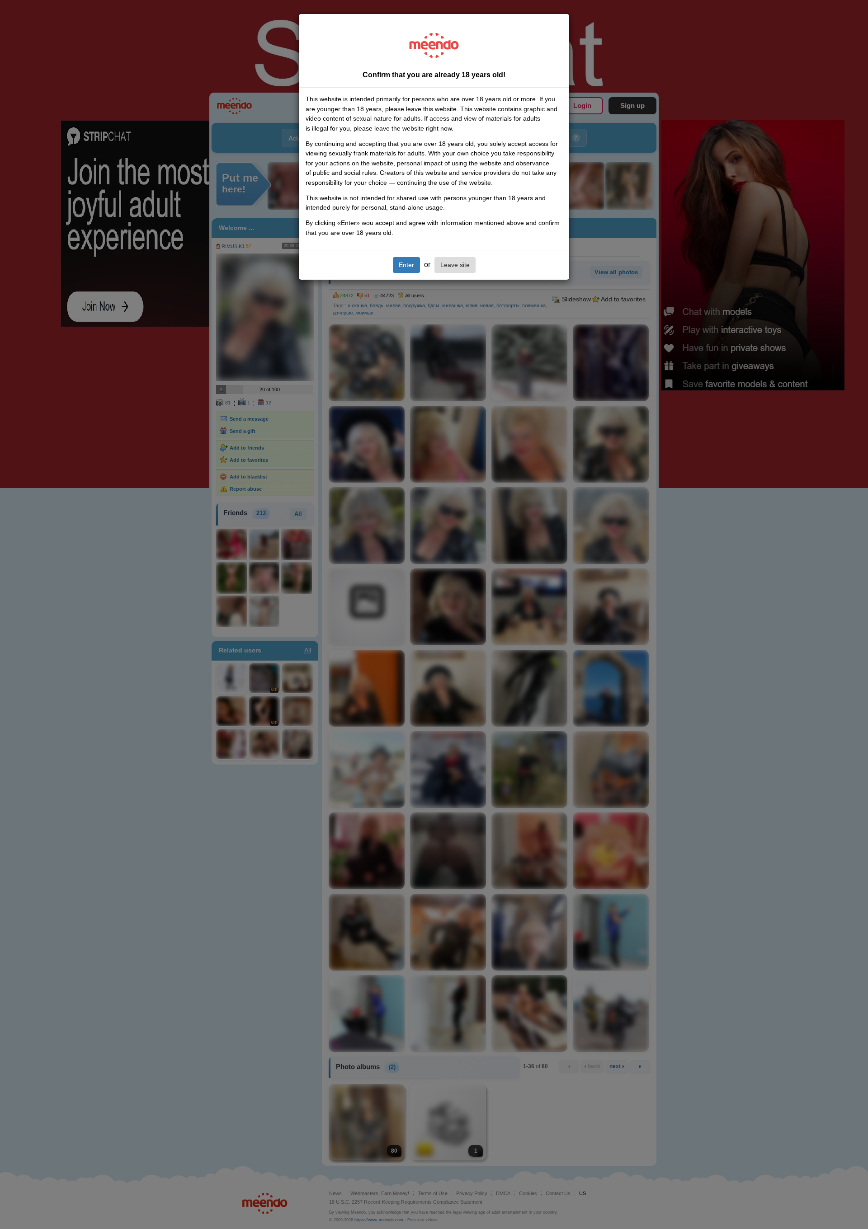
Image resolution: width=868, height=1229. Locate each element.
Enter (406, 264)
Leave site (455, 264)
